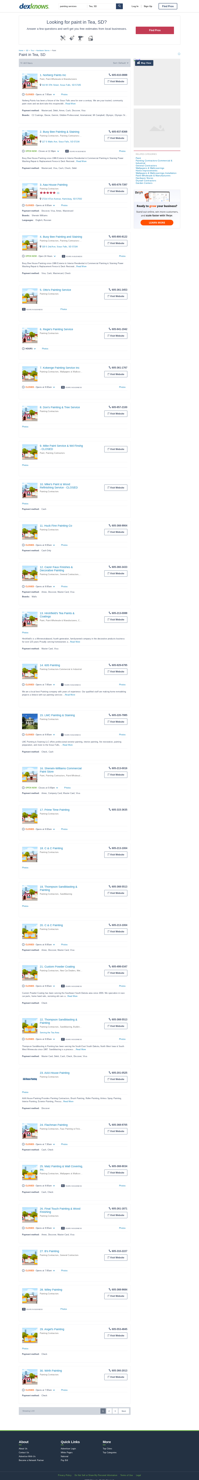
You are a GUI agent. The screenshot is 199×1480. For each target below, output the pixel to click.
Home (21, 50)
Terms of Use (126, 1475)
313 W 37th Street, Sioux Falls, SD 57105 (61, 85)
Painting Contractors (49, 136)
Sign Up (148, 6)
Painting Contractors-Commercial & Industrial (81, 136)
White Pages (67, 1452)
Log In (135, 6)
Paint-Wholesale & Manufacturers (61, 79)
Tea (32, 50)
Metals (80, 970)
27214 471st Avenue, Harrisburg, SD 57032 (62, 199)
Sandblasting (66, 894)
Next (124, 1411)
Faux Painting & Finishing (72, 1129)
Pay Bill (64, 1460)
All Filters (28, 63)
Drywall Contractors (146, 180)
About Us (23, 1448)
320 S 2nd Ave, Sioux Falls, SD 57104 (60, 246)
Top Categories (110, 1452)
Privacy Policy (65, 1475)
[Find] (119, 6)
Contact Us (24, 1452)
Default (122, 63)
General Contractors (69, 574)
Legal (138, 1475)
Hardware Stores (43, 50)
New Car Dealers (68, 970)
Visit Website (117, 81)
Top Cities (107, 1448)
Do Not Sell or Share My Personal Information (96, 1475)
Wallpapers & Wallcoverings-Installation (78, 372)
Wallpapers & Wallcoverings (150, 168)
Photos (64, 94)
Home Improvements (146, 170)
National (64, 1456)
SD (27, 50)
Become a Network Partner (31, 1460)
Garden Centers (144, 183)
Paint (42, 79)
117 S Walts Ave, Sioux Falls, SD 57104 (61, 141)
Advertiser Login (68, 1448)
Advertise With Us (27, 1456)
